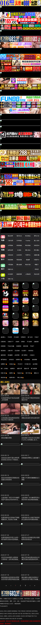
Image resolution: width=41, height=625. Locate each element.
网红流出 (28, 250)
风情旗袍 (10, 260)
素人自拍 (36, 240)
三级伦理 (10, 240)
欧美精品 (28, 236)
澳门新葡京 (25, 355)
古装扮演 (10, 255)
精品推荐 (10, 236)
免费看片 (12, 368)
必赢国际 (36, 341)
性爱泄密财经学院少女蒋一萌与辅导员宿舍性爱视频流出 (10, 539)
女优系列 (19, 255)
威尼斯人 (3, 337)
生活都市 (10, 274)
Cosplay (28, 240)
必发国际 (17, 355)
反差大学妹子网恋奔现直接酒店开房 (30, 399)
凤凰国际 (3, 346)
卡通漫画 (10, 264)
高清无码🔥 (4, 377)
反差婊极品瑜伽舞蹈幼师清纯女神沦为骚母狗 (10, 419)
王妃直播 (17, 350)
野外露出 (36, 250)
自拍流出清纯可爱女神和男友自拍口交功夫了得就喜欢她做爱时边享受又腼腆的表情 (10, 461)
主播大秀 (10, 350)
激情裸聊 (34, 359)
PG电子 (37, 337)
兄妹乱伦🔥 (20, 373)
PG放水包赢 (11, 346)
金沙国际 (35, 364)
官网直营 (23, 337)
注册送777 (11, 341)
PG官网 (10, 337)
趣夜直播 (3, 355)
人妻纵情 (28, 274)
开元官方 (20, 364)
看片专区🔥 (29, 373)
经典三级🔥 (4, 373)
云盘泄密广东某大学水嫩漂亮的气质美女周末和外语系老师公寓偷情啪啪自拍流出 (10, 499)
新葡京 (23, 341)
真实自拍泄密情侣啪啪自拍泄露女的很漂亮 (10, 479)
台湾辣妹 (10, 245)
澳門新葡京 (4, 359)
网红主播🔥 (20, 377)
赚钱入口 (36, 373)
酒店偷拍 (3, 350)
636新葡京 (27, 359)
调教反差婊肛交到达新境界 (30, 418)
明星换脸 (19, 260)
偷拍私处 (30, 350)
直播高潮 (18, 346)
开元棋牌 (16, 337)
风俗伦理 (36, 274)
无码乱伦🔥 (12, 364)
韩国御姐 (19, 245)
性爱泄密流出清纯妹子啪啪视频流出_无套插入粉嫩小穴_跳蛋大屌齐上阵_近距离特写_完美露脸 (10, 520)
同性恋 (37, 269)
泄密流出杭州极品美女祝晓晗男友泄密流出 (30, 538)
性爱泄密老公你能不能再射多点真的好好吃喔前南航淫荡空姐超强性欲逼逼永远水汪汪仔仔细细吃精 (30, 520)
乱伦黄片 (24, 350)
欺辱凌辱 (10, 250)
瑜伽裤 (28, 260)
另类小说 (10, 279)
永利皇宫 (11, 359)
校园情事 (19, 274)
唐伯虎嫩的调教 (6, 438)
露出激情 (19, 264)
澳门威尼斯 (34, 368)
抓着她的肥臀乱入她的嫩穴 (30, 458)
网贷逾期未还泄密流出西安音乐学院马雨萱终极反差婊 (10, 578)
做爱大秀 (19, 368)
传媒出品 (10, 269)
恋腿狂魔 (36, 255)
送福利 (17, 341)
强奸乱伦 (19, 236)
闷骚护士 (36, 260)
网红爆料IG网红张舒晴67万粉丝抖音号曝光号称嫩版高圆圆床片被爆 (30, 579)
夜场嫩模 (10, 355)
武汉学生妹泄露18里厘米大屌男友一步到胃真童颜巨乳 (10, 559)
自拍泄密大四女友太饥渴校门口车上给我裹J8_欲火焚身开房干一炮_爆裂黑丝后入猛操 (30, 441)
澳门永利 (30, 337)
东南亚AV (36, 245)
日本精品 (19, 240)
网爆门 (37, 264)
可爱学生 (28, 255)
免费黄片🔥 (4, 364)
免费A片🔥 (12, 373)
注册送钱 (3, 341)
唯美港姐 (28, 245)
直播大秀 (26, 368)
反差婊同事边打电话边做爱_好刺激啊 (10, 399)
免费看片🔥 (19, 359)
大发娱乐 (32, 355)
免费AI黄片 (12, 377)
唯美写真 (28, 264)
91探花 (19, 250)
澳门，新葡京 (4, 368)
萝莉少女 (36, 236)
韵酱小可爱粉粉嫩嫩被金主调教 (30, 479)
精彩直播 (25, 346)
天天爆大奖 (28, 364)
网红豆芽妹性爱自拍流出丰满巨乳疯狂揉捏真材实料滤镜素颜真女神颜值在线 (30, 559)
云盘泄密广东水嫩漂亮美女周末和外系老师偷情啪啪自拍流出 (30, 499)
